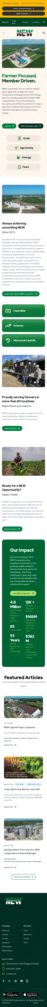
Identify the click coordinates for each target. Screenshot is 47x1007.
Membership (6, 947)
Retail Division (7, 951)
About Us (5, 930)
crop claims (20, 784)
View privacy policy (39, 1001)
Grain (26, 138)
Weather (5, 22)
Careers (5, 935)
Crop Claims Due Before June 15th (22, 789)
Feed (26, 167)
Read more (8, 745)
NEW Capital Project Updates (19, 727)
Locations (35, 22)
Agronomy (26, 147)
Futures (25, 22)
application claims (34, 784)
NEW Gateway (22, 13)
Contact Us (11, 973)
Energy (26, 157)
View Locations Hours (22, 8)
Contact (5, 939)
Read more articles (22, 877)
